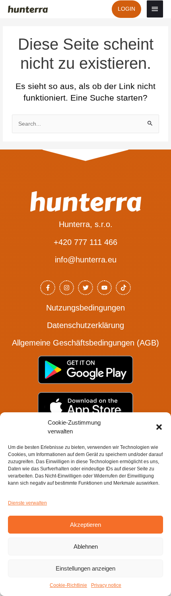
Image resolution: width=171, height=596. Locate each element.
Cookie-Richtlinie (68, 585)
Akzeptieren (85, 524)
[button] (159, 427)
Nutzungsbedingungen (85, 307)
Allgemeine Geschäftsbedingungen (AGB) (85, 342)
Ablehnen (86, 546)
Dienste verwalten (27, 503)
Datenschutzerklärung (85, 325)
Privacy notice (106, 585)
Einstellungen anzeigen (85, 568)
